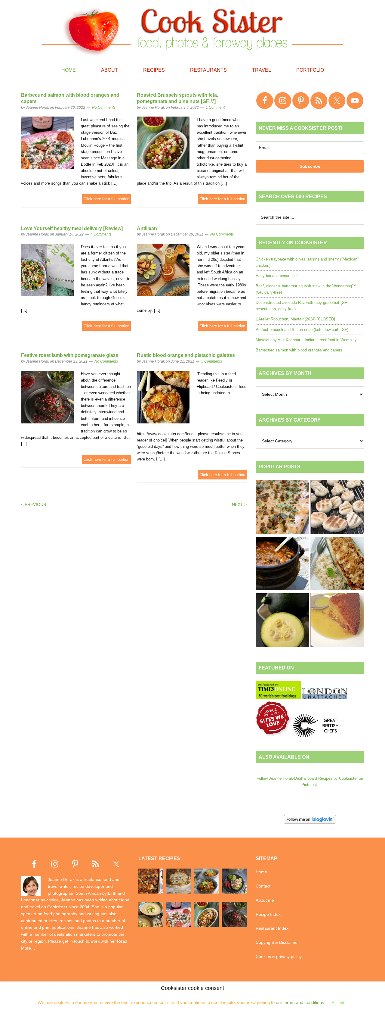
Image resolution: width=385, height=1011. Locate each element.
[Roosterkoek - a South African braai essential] (337, 507)
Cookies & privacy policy (279, 956)
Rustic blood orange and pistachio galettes (186, 355)
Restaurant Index (272, 928)
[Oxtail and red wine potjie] (282, 564)
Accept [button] (338, 1002)
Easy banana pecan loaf (277, 275)
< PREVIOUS (33, 504)
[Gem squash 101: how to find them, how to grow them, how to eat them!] (282, 621)
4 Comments (101, 234)
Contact (263, 886)
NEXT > (239, 504)
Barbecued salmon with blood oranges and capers (299, 350)
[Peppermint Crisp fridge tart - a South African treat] (282, 507)
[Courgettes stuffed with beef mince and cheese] (337, 564)
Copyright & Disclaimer (277, 942)
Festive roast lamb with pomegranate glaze (69, 355)
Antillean (147, 228)
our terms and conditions (300, 1002)
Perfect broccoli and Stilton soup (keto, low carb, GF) (302, 329)
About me (265, 900)
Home (261, 871)
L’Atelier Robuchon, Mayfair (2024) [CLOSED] (295, 319)
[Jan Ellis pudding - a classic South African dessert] (337, 621)
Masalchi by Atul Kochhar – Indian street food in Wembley (306, 340)
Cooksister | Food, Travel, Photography (192, 30)
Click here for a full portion (106, 199)
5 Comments (211, 361)
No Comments (104, 107)
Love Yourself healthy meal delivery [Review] (72, 228)
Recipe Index (268, 914)
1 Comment (215, 107)
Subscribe (310, 166)
